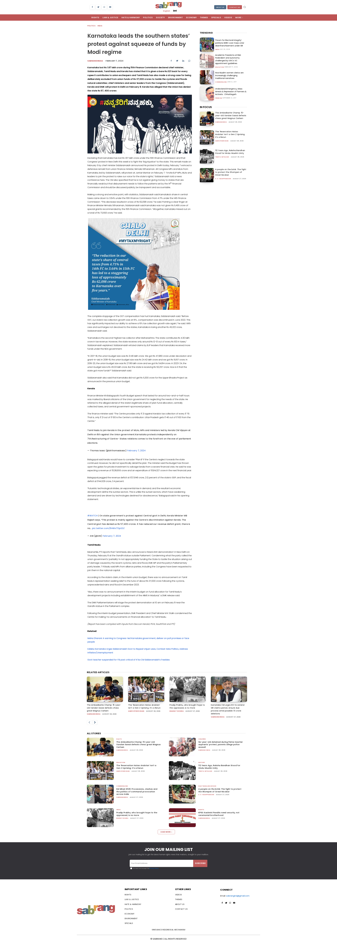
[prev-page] (89, 722)
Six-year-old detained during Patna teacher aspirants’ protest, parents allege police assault (220, 744)
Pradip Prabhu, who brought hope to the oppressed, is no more (136, 814)
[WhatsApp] (104, 7)
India (99, 26)
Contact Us (234, 7)
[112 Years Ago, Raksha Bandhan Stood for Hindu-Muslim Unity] (207, 156)
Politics (91, 26)
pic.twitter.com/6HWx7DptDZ (108, 528)
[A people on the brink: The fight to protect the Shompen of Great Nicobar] (207, 175)
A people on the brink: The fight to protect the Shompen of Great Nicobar (230, 172)
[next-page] (95, 722)
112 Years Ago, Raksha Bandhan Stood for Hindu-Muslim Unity (230, 152)
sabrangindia (95, 61)
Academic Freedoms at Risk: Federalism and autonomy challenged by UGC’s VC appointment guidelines (228, 59)
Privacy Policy (154, 868)
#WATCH (92, 515)
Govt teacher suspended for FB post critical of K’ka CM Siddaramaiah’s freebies (128, 659)
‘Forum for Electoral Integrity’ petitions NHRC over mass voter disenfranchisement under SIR (229, 43)
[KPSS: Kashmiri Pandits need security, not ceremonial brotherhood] (182, 817)
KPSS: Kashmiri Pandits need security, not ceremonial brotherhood (218, 814)
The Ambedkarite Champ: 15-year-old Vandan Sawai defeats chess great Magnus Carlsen (230, 115)
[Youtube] (110, 7)
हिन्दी (175, 10)
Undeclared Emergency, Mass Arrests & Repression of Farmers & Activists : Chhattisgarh (230, 91)
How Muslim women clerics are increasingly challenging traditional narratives (229, 75)
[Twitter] (98, 7)
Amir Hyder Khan (222, 141)
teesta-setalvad (222, 157)
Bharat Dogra (177, 711)
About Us (220, 7)
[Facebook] (92, 7)
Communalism (221, 82)
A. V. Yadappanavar (223, 179)
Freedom (218, 98)
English (166, 10)
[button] (244, 7)
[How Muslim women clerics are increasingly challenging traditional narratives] (207, 77)
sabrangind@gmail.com (237, 895)
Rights (201, 810)
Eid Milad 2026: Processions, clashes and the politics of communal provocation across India (136, 791)
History (203, 162)
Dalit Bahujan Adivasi (206, 180)
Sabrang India (204, 750)
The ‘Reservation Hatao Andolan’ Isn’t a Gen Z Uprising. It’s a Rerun (230, 134)
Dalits (203, 124)
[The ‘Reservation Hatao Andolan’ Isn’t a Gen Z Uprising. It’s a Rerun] (207, 137)
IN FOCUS (206, 107)
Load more (165, 832)
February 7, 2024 (136, 450)
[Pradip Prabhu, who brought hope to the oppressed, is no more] (188, 689)
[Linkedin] (183, 60)
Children (202, 739)
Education (219, 67)
